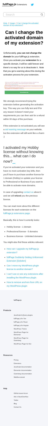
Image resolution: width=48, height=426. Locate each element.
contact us (28, 192)
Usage (12, 23)
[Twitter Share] (32, 5)
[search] (42, 14)
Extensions (22, 4)
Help (5, 23)
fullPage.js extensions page (16, 213)
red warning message (15, 129)
